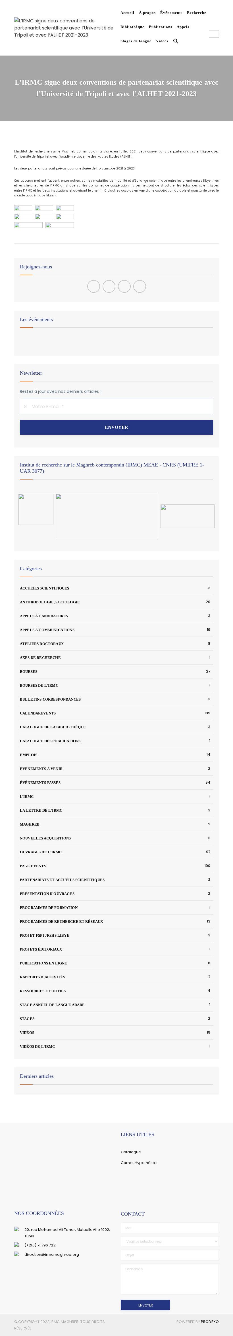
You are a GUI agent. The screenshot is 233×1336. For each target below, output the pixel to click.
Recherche (196, 12)
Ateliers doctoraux (42, 644)
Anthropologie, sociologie (50, 602)
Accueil (127, 12)
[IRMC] (66, 27)
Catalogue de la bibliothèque (53, 727)
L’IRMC (27, 796)
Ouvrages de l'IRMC (41, 852)
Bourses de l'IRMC (39, 685)
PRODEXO (210, 1321)
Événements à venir (41, 769)
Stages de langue (135, 41)
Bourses (28, 671)
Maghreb (29, 824)
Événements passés (40, 783)
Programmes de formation (49, 907)
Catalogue (131, 1152)
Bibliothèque (132, 27)
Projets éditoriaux (41, 949)
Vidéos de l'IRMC (37, 1046)
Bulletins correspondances (50, 699)
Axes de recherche (40, 658)
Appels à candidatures (44, 616)
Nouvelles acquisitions (45, 838)
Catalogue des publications (50, 741)
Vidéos (162, 41)
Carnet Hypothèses (139, 1162)
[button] (175, 42)
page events (33, 866)
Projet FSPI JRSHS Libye (44, 935)
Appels (183, 27)
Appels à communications (47, 630)
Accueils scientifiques (44, 588)
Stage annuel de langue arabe (52, 1005)
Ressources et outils (43, 991)
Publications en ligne (43, 963)
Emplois (28, 755)
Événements (171, 12)
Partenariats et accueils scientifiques (62, 880)
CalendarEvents (38, 713)
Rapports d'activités (42, 977)
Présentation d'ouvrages (47, 894)
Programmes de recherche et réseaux (61, 921)
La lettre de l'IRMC (41, 810)
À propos (147, 12)
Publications (160, 27)
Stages (27, 1019)
